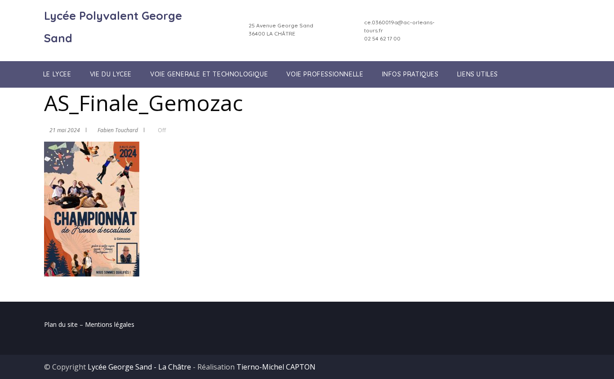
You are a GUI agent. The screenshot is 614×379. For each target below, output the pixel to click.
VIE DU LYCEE (111, 74)
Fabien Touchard (118, 130)
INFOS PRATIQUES (410, 74)
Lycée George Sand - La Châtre (139, 367)
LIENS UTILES (477, 74)
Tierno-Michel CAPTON (276, 367)
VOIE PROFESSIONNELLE (324, 74)
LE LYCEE (57, 74)
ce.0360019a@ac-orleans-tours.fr (399, 26)
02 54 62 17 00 (382, 38)
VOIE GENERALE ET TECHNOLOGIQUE (209, 74)
